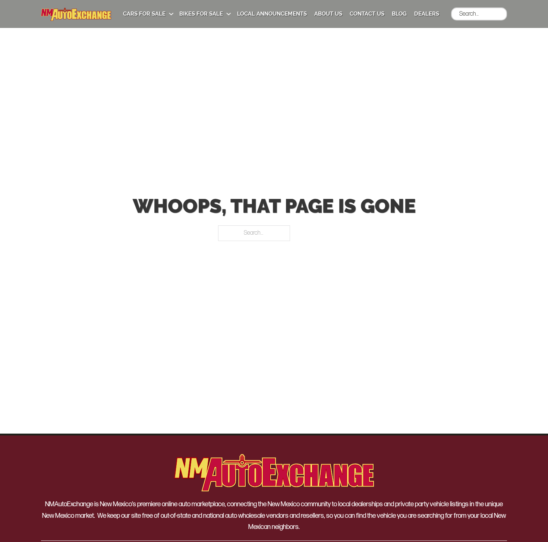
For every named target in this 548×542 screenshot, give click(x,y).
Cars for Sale (144, 14)
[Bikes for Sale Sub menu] (229, 14)
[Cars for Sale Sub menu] (171, 14)
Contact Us (367, 14)
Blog (399, 14)
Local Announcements (272, 14)
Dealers (426, 14)
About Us (328, 14)
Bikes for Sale (201, 14)
